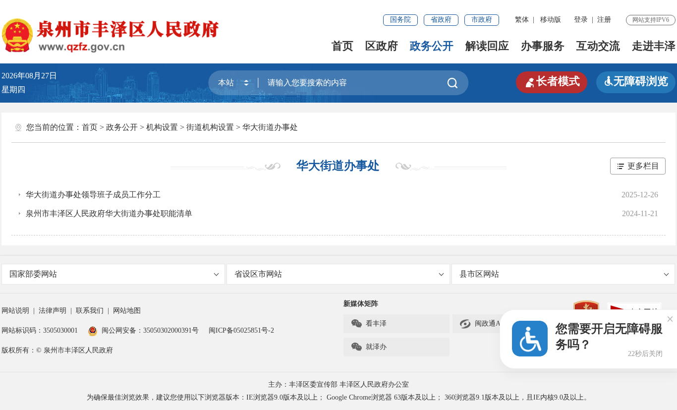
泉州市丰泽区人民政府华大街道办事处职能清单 (109, 213)
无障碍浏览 (636, 81)
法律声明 (52, 310)
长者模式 (551, 81)
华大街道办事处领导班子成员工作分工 (93, 194)
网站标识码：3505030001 (39, 330)
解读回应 (487, 46)
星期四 (13, 89)
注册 (604, 19)
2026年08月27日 (33, 75)
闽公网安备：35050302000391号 (150, 330)
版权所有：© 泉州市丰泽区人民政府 (57, 350)
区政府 (381, 46)
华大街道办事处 (270, 127)
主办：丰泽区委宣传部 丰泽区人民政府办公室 (338, 384)
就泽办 (368, 347)
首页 (342, 46)
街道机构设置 (210, 127)
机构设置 (162, 127)
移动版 (550, 19)
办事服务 (542, 46)
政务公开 (431, 46)
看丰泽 (368, 324)
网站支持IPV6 (650, 19)
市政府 (481, 19)
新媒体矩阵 (360, 303)
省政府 (441, 19)
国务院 (400, 19)
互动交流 (598, 46)
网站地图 (127, 310)
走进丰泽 (654, 46)
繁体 (522, 19)
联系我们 (90, 310)
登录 (581, 19)
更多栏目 (643, 166)
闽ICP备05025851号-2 (241, 330)
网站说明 (15, 310)
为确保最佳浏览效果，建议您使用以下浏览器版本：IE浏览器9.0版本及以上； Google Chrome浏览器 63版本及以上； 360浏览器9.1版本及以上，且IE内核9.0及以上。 (339, 397)
